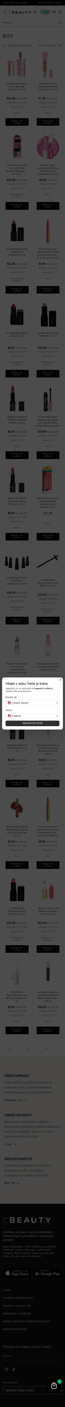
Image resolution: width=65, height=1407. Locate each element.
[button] (32, 703)
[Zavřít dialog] (60, 680)
